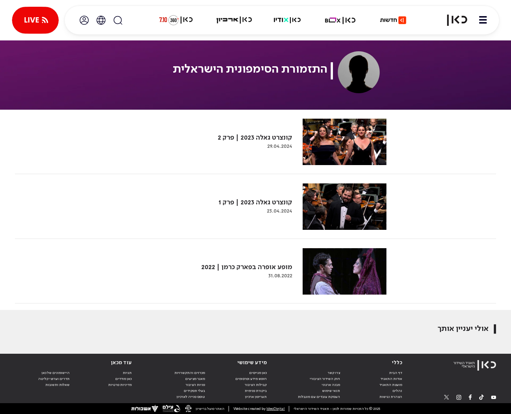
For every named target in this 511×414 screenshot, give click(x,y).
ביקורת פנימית (256, 391)
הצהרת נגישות (390, 397)
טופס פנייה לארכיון (191, 397)
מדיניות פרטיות (120, 385)
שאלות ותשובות (57, 385)
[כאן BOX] (340, 20)
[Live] (35, 20)
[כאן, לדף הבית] (452, 20)
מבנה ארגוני (331, 385)
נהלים (397, 391)
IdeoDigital (275, 409)
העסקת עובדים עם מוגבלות (319, 397)
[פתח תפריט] (483, 20)
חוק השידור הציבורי (325, 379)
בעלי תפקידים (194, 391)
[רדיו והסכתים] (287, 20)
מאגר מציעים (195, 379)
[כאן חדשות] (393, 20)
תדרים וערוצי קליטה (54, 379)
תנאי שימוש (331, 391)
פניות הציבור (195, 385)
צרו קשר (334, 373)
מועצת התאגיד (390, 385)
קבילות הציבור (256, 385)
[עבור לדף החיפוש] (117, 20)
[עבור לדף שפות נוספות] (101, 20)
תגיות (127, 373)
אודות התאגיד (391, 379)
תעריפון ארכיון (256, 397)
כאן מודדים (123, 379)
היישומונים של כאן (56, 373)
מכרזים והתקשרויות (189, 373)
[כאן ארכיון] (234, 20)
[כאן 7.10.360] (176, 20)
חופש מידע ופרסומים (251, 379)
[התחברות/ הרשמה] (84, 20)
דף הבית (395, 373)
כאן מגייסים (258, 373)
